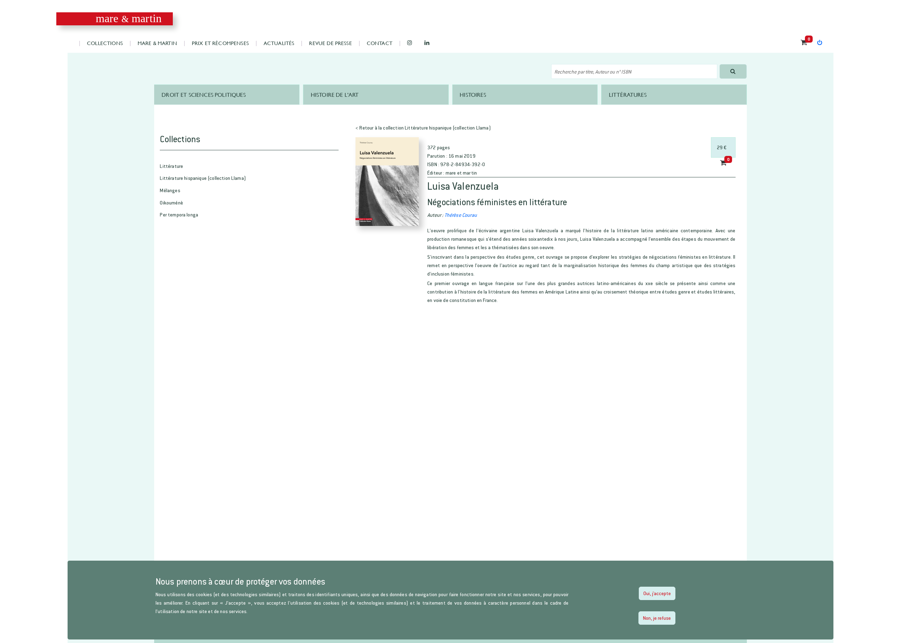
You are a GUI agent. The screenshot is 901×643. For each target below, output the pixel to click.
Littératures (628, 94)
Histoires (473, 94)
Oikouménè (171, 202)
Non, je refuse (657, 617)
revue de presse (330, 42)
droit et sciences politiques (203, 94)
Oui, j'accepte (657, 593)
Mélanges (170, 190)
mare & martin (157, 42)
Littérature (171, 166)
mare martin (129, 18)
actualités (279, 42)
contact (379, 42)
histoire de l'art (335, 94)
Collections (105, 42)
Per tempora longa (179, 214)
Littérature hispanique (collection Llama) (203, 178)
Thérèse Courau (461, 215)
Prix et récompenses (220, 42)
